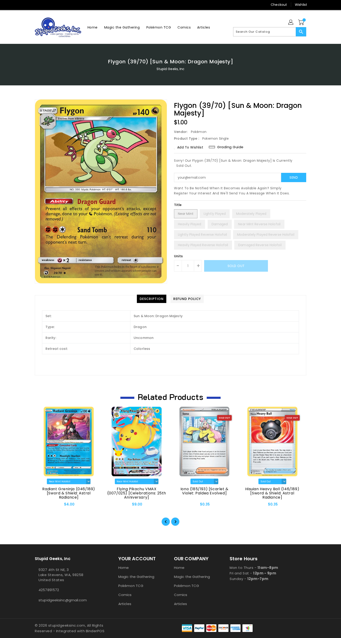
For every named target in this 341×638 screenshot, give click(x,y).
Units (178, 256)
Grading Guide (230, 147)
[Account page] (291, 22)
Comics (125, 594)
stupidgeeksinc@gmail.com (63, 600)
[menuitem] (92, 27)
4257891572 (49, 589)
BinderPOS (95, 630)
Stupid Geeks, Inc (171, 69)
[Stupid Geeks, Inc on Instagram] (45, 4)
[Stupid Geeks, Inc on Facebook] (28, 4)
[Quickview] (42, 506)
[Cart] (301, 22)
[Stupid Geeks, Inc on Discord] (63, 4)
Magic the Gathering (136, 576)
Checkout (279, 4)
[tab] (151, 299)
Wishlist (301, 4)
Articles (124, 603)
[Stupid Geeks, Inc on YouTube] (54, 4)
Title (178, 205)
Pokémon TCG (130, 585)
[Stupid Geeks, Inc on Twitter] (37, 4)
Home (123, 567)
